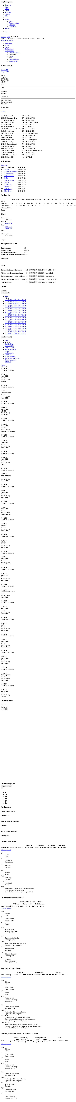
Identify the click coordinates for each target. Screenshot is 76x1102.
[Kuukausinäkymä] (1, 709)
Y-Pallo (6, 182)
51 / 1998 (15, 316)
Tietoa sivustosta (14, 23)
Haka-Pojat (7, 189)
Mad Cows (7, 191)
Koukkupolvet (8, 173)
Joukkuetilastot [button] (9, 51)
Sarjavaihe (9, 40)
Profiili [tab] (7, 45)
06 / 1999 (15, 324)
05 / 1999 (15, 323)
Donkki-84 (7, 186)
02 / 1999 (15, 317)
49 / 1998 (15, 312)
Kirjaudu (7, 28)
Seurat (7, 10)
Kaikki (7, 296)
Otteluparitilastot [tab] (14, 59)
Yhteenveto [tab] (8, 44)
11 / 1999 (15, 333)
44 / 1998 (15, 303)
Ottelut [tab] (7, 47)
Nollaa (3, 365)
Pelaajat (7, 14)
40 (6, 801)
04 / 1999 (15, 321)
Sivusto (7, 19)
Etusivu (3, 37)
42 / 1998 (15, 300)
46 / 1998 (15, 307)
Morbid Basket (9, 180)
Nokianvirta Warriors (11, 171)
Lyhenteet (12, 25)
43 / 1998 (15, 301)
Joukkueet (8, 12)
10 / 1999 (15, 332)
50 (6, 803)
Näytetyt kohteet (6, 786)
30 (6, 799)
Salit (6, 16)
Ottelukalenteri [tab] (9, 49)
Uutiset (11, 21)
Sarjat (6, 7)
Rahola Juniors (9, 176)
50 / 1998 (15, 314)
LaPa (6, 178)
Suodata (4, 290)
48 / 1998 (15, 310)
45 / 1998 (15, 305)
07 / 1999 (15, 326)
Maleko (6, 169)
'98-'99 (32, 270)
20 (6, 797)
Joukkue (3, 40)
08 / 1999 (15, 328)
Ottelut (7, 9)
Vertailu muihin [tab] (13, 61)
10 (6, 794)
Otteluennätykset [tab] (14, 52)
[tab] (38, 377)
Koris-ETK (8, 184)
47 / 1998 (15, 308)
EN (6, 31)
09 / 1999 (15, 330)
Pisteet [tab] (11, 56)
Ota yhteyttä (12, 26)
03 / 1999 (15, 319)
